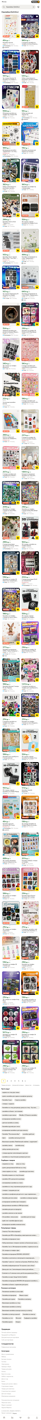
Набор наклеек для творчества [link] (27, 113)
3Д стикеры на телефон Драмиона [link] (9, 366)
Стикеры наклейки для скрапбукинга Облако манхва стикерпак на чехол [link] (10, 474)
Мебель (4, 1356)
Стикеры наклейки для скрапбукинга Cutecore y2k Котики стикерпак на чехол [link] (30, 401)
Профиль (37, 1417)
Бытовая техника (6, 1359)
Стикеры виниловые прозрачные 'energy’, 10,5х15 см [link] (11, 545)
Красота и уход (6, 1374)
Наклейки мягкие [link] (8, 42)
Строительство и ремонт (9, 1391)
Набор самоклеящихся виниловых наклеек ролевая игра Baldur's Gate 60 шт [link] (30, 78)
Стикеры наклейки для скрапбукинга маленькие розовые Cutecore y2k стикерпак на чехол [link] (29, 366)
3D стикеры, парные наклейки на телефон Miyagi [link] (11, 790)
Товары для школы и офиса (9, 1384)
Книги (3, 1381)
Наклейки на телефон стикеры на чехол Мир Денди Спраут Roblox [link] (9, 509)
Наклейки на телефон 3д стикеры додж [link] (29, 187)
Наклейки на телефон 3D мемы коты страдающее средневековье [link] (10, 580)
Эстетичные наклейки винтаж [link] (9, 403)
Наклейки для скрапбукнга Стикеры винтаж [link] (10, 757)
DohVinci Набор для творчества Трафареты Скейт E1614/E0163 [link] (9, 437)
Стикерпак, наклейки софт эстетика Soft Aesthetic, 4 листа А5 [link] (29, 930)
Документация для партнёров (10, 1337)
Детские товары (6, 1393)
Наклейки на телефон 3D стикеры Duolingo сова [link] (10, 1068)
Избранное (20, 1417)
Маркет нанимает (7, 1405)
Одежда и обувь (6, 1366)
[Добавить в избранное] (18, 16)
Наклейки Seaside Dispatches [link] (27, 790)
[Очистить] (33, 7)
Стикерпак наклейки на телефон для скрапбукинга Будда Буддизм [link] (29, 687)
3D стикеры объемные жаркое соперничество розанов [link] (9, 861)
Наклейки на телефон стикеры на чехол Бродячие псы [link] (30, 722)
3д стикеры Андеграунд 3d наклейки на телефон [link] (10, 294)
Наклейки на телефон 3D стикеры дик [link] (10, 965)
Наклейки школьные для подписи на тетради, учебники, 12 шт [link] (29, 150)
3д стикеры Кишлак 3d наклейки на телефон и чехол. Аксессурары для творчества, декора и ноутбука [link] (10, 78)
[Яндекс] (14, 1413)
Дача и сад (5, 1379)
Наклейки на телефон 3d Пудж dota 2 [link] (29, 1035)
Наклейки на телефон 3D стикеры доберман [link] (29, 1068)
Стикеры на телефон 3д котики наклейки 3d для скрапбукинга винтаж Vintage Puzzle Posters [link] (29, 438)
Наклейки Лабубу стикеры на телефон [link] (29, 861)
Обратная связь (6, 1402)
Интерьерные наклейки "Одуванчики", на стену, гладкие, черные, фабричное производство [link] (11, 150)
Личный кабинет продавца (9, 1332)
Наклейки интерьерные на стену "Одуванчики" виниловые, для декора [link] (29, 257)
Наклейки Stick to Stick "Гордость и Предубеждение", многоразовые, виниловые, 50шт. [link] (10, 222)
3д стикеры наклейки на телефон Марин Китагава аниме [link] (29, 824)
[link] (10, 1092)
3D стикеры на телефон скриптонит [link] (9, 930)
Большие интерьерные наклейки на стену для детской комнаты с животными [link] (28, 474)
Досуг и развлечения (8, 1354)
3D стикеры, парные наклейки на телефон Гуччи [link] (30, 222)
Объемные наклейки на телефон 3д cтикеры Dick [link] (10, 113)
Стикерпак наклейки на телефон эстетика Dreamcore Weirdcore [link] (30, 43)
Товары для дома (6, 1369)
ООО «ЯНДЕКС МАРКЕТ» (13, 1411)
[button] (38, 7)
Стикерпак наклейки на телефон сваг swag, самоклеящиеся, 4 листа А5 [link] (11, 722)
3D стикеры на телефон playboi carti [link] (9, 896)
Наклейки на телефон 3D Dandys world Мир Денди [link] (29, 331)
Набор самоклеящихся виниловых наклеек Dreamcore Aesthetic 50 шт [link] (10, 187)
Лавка (12, 1417)
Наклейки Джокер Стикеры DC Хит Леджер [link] (11, 687)
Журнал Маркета (6, 1407)
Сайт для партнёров (7, 1340)
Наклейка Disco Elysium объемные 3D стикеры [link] (28, 896)
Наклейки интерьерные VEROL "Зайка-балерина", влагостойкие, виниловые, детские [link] (10, 650)
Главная (4, 1417)
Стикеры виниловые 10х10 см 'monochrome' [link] (29, 580)
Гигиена (4, 1361)
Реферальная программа (9, 1347)
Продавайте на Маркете (9, 1335)
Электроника (5, 1364)
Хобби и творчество (7, 1376)
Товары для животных (8, 1388)
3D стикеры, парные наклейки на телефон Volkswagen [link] (28, 616)
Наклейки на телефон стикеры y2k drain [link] (28, 965)
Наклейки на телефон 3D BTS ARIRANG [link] (10, 1035)
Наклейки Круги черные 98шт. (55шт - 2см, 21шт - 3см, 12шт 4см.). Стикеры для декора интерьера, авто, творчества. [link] (11, 257)
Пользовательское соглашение (10, 1400)
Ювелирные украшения (8, 1396)
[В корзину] (18, 36)
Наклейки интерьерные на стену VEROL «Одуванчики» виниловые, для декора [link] (30, 294)
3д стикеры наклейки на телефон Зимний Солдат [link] (29, 1000)
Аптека (4, 1371)
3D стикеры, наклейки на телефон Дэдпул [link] (29, 545)
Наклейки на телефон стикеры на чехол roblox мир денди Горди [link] (10, 616)
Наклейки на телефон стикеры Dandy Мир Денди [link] (30, 509)
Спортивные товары (7, 1386)
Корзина (29, 1417)
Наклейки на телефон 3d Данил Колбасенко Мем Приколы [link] (29, 650)
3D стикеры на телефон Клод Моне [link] (11, 1000)
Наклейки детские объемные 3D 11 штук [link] (9, 824)
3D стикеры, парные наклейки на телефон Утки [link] (29, 757)
